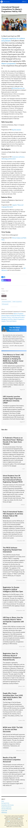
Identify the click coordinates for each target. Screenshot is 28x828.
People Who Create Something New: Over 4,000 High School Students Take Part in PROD (13, 696)
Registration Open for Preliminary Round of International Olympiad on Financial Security (12, 656)
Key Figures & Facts (5, 803)
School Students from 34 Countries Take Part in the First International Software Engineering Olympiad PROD (13, 478)
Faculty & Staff (4, 810)
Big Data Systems (16, 129)
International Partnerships (6, 808)
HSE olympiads (5, 304)
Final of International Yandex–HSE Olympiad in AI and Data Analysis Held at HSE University (13, 515)
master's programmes (17, 301)
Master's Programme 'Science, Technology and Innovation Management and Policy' (13, 317)
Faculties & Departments (6, 806)
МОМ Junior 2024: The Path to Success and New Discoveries (13, 729)
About (3, 799)
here (19, 818)
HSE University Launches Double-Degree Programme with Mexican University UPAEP (12, 399)
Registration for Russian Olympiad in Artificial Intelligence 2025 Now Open (13, 589)
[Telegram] (4, 277)
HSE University (6, 1)
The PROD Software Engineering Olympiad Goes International (12, 550)
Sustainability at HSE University (7, 805)
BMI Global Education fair (18, 88)
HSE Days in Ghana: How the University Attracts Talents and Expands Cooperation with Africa (13, 620)
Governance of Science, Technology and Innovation (13, 158)
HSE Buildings (4, 812)
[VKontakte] (2, 277)
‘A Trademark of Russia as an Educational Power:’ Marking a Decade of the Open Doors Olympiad (13, 441)
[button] (3, 22)
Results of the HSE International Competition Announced (12, 759)
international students (6, 301)
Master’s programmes (8, 63)
